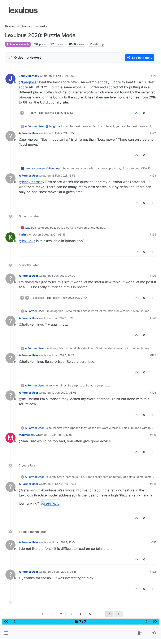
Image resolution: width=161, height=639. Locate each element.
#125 (153, 275)
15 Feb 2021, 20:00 (65, 75)
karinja (23, 234)
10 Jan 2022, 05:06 (64, 392)
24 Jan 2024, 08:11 (64, 571)
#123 (153, 175)
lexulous (30, 227)
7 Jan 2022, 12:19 (63, 355)
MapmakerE (27, 434)
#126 (153, 318)
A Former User (34, 126)
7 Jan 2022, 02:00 (63, 318)
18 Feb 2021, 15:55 (63, 133)
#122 (153, 133)
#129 (153, 434)
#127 (153, 355)
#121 (153, 75)
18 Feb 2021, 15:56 (63, 175)
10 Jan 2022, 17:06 (60, 434)
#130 (153, 484)
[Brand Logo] (23, 10)
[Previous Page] (42, 614)
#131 (153, 542)
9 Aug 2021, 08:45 (54, 234)
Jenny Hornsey (29, 75)
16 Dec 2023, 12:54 (64, 484)
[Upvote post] (136, 113)
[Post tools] (152, 113)
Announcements (19, 44)
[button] (6, 633)
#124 (153, 234)
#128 (153, 392)
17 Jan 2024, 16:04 (64, 542)
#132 (153, 571)
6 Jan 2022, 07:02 (63, 275)
